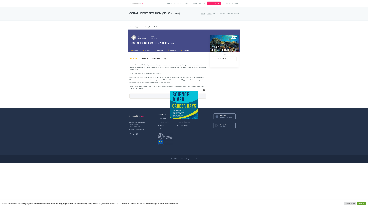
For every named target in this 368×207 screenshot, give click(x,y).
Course (209, 13)
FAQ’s (162, 125)
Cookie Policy (183, 125)
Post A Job (215, 3)
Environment (154, 38)
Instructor (139, 36)
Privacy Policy (183, 119)
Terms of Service (184, 122)
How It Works (164, 122)
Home (203, 13)
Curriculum (144, 59)
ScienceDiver (180, 159)
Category (153, 36)
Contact (162, 129)
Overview (133, 59)
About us (163, 119)
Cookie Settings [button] (350, 203)
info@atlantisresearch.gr (136, 129)
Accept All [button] (361, 203)
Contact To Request (224, 59)
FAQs (165, 59)
